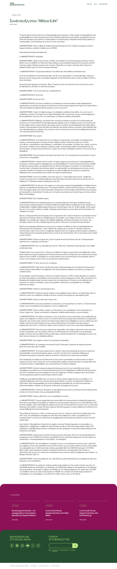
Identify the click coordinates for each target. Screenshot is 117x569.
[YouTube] (28, 546)
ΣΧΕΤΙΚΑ (89, 4)
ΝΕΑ (95, 4)
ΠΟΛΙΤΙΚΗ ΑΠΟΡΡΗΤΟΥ (44, 566)
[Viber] (38, 546)
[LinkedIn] (17, 546)
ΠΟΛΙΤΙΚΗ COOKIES (55, 566)
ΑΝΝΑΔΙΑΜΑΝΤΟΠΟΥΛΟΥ (17, 4)
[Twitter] (33, 546)
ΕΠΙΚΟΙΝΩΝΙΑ (103, 4)
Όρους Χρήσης (64, 550)
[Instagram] (22, 546)
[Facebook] (12, 546)
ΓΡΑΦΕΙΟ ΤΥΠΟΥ (16, 15)
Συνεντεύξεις (15, 505)
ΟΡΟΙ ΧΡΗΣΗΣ (34, 566)
